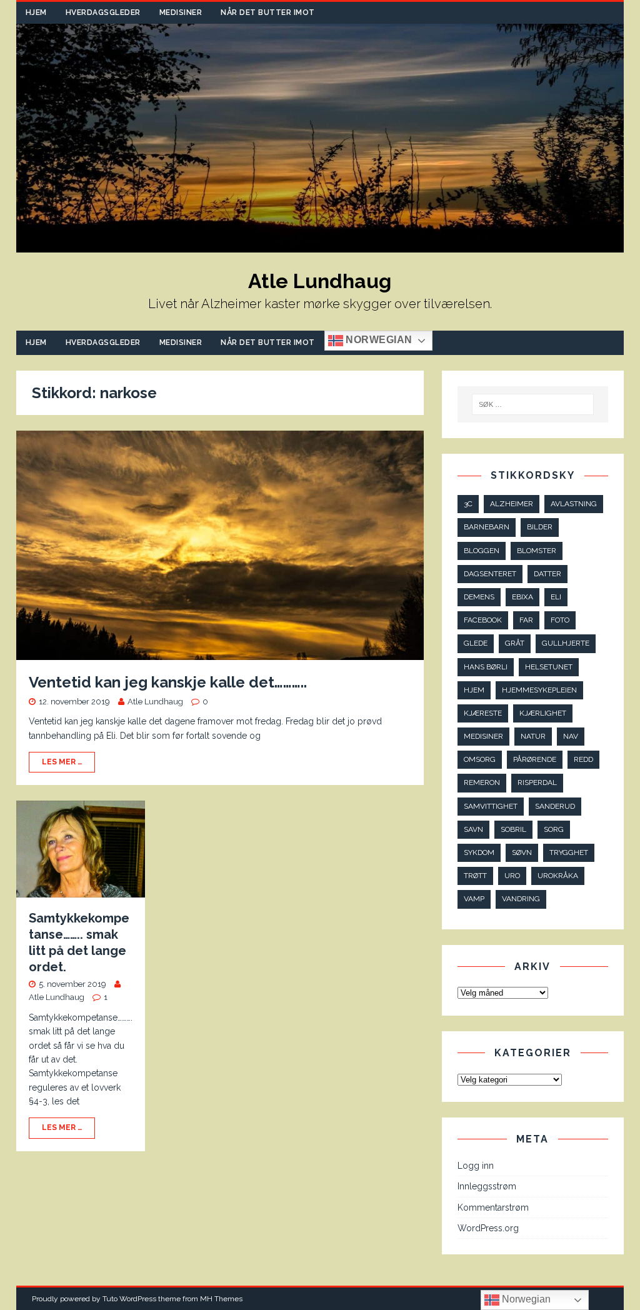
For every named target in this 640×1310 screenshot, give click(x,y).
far (526, 620)
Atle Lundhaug (155, 701)
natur (533, 736)
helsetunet (548, 666)
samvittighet (491, 806)
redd (583, 759)
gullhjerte (565, 643)
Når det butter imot (268, 12)
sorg (554, 829)
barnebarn (486, 526)
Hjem (36, 12)
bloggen (481, 550)
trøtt (475, 875)
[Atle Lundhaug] (320, 245)
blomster (536, 550)
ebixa (522, 596)
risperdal (537, 782)
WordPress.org (488, 1228)
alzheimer (511, 503)
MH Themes (221, 1298)
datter (547, 573)
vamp (474, 898)
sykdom (479, 852)
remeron (482, 782)
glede (476, 643)
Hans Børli (486, 666)
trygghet (568, 852)
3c (468, 503)
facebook (483, 620)
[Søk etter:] (533, 404)
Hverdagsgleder (103, 12)
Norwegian (377, 339)
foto (560, 620)
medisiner (483, 736)
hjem (474, 690)
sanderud (555, 806)
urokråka (558, 875)
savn (473, 829)
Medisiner (180, 12)
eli (556, 596)
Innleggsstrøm (487, 1186)
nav (570, 736)
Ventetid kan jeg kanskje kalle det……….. (168, 682)
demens (479, 596)
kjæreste (483, 713)
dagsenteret (490, 573)
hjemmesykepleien (539, 690)
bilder (539, 526)
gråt (514, 643)
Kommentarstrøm (493, 1207)
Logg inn (476, 1166)
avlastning (574, 503)
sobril (513, 829)
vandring (521, 898)
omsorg (480, 759)
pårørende (534, 759)
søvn (522, 852)
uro (512, 875)
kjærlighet (542, 713)
